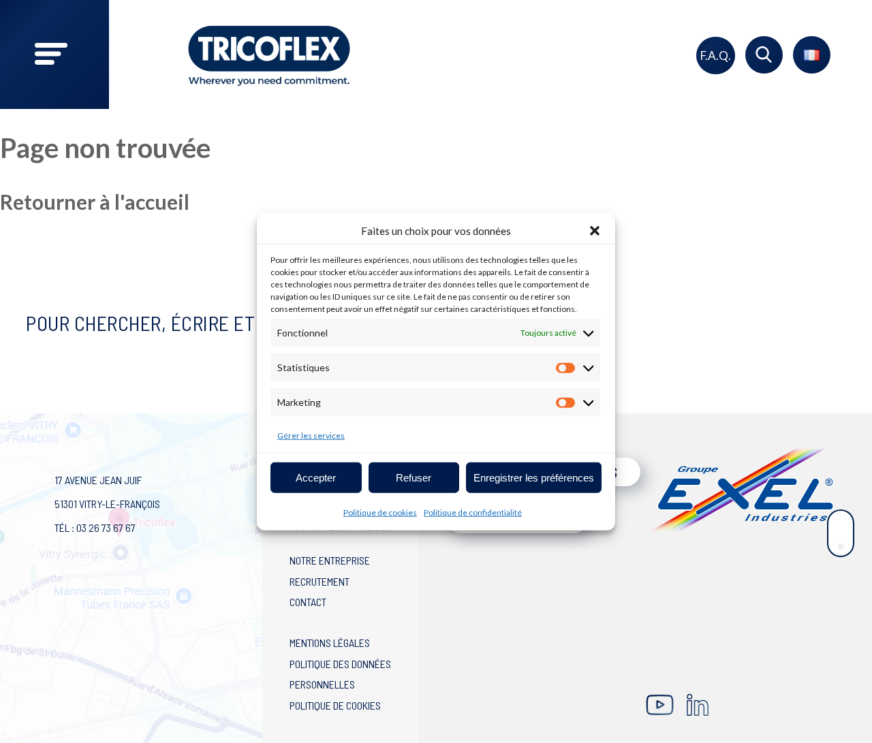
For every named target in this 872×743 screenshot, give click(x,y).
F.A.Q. (715, 55)
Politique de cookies (380, 512)
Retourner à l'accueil (94, 201)
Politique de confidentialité (473, 512)
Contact (308, 601)
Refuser (413, 477)
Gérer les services (311, 435)
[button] (595, 231)
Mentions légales (330, 642)
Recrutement (319, 581)
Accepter (316, 477)
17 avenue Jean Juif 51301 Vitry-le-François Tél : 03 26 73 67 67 (107, 503)
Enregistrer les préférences (533, 477)
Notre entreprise (330, 560)
